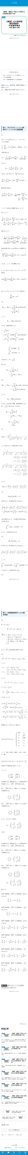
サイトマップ (14, 1150)
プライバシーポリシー (20, 1147)
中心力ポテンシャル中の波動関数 (17, 985)
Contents (11, 72)
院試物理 (5, 985)
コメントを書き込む (14, 1130)
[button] (25, 570)
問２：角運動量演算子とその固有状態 (12, 79)
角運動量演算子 (6, 987)
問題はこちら (5, 85)
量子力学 (14, 987)
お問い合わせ (7, 1147)
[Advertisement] (14, 53)
